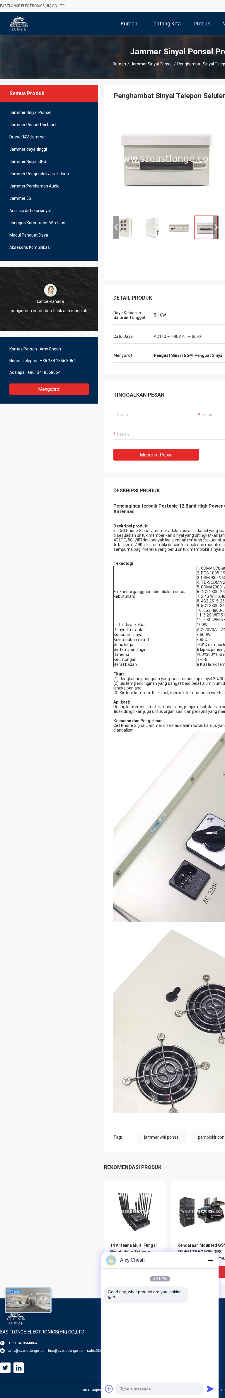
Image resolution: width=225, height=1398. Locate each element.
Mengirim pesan (156, 455)
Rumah (119, 64)
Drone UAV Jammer (27, 137)
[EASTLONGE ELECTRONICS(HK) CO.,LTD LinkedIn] (18, 1368)
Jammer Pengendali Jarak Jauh (39, 173)
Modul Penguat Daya (28, 235)
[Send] (210, 1388)
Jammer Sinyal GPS (27, 161)
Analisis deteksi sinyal (30, 210)
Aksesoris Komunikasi (30, 247)
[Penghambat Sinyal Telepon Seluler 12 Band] (166, 158)
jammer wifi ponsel (162, 1137)
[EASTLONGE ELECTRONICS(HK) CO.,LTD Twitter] (5, 1368)
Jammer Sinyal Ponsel (152, 64)
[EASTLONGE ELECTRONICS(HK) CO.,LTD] (19, 23)
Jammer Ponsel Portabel (32, 124)
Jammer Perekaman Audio (34, 186)
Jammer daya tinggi (28, 149)
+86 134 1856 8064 (58, 360)
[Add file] (109, 1388)
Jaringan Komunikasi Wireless (37, 222)
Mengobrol (49, 389)
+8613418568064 (43, 372)
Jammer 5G (20, 198)
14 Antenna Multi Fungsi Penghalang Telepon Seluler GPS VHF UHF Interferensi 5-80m (133, 1252)
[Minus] (210, 1260)
